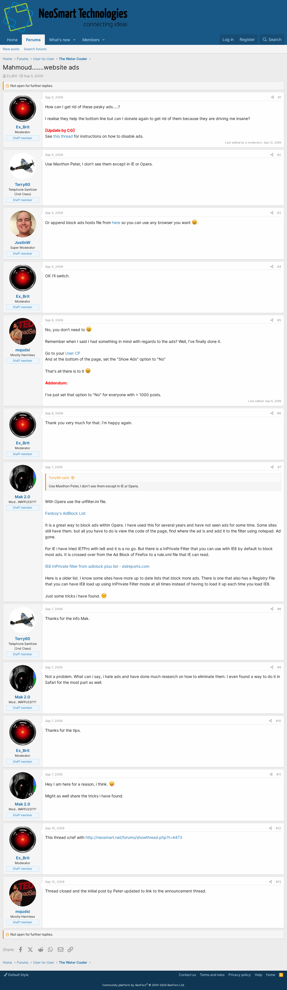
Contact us (187, 975)
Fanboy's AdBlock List (65, 513)
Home (12, 39)
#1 (279, 97)
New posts (11, 49)
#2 (279, 155)
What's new (59, 39)
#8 (279, 609)
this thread (63, 136)
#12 (278, 828)
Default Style (18, 975)
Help (258, 975)
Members (90, 39)
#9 (279, 667)
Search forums (35, 49)
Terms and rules (212, 975)
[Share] (272, 97)
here (116, 222)
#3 (279, 213)
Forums (33, 39)
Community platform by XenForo (143, 985)
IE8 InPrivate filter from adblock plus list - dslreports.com (97, 566)
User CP (72, 353)
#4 (279, 267)
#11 (278, 774)
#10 (278, 721)
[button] (74, 39)
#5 (279, 320)
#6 (279, 413)
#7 (279, 467)
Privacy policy (239, 975)
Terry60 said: (59, 478)
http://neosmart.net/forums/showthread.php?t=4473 (133, 837)
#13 (278, 882)
